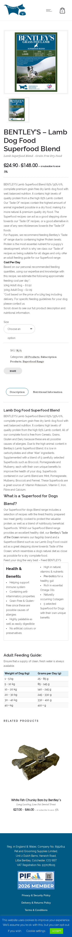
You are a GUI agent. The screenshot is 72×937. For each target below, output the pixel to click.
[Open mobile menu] (50, 10)
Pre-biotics (50, 576)
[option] (20, 110)
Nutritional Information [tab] (47, 392)
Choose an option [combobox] (14, 330)
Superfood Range (33, 361)
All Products (32, 357)
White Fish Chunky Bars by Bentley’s (36, 800)
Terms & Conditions (36, 910)
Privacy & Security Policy (36, 895)
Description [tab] (17, 392)
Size (6, 322)
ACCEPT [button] (56, 931)
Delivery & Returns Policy (36, 902)
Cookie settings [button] (35, 931)
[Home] (15, 14)
